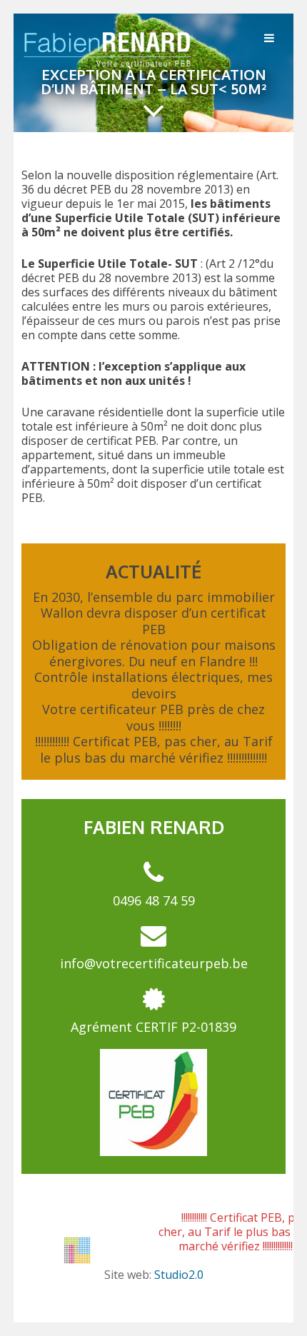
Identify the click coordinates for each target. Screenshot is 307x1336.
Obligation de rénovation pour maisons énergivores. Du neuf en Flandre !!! (154, 653)
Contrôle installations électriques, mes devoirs (153, 685)
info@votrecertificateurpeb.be (154, 963)
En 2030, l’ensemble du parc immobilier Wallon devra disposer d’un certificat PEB (154, 613)
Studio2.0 (178, 1274)
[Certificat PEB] (108, 66)
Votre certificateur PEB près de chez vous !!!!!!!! (153, 717)
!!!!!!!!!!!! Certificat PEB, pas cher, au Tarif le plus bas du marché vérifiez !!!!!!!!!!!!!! (154, 749)
